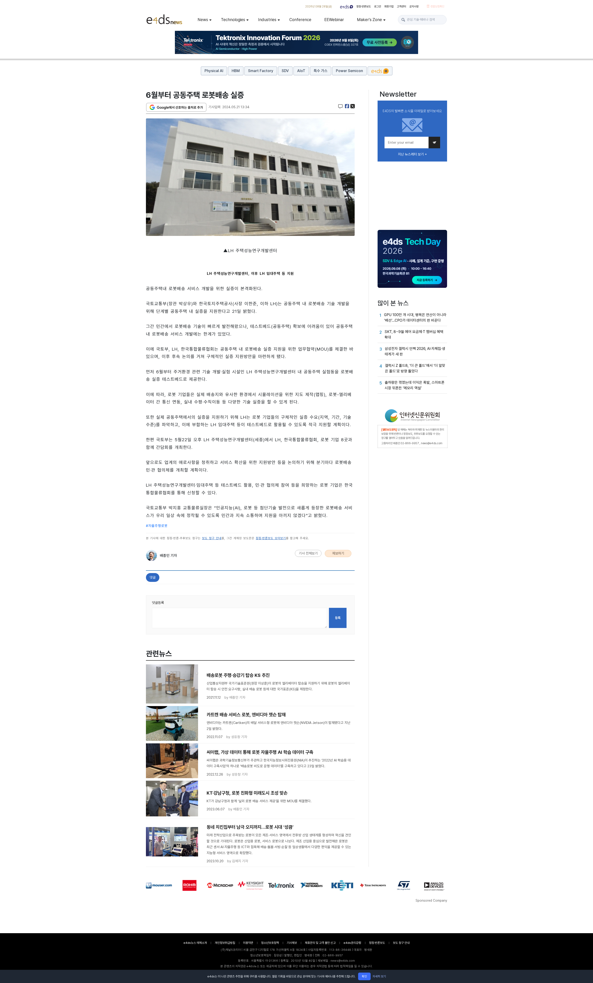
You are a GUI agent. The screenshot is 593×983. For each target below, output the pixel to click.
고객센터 (401, 6)
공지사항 (414, 6)
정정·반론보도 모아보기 (271, 538)
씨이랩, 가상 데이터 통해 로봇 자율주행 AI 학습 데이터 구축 (260, 752)
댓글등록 (158, 603)
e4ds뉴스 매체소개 (195, 943)
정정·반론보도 (363, 6)
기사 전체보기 (308, 553)
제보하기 (338, 553)
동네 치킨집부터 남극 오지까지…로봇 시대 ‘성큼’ (250, 827)
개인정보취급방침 (225, 943)
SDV (285, 71)
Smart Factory (260, 71)
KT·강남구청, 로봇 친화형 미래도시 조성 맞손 (247, 793)
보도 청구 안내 (211, 538)
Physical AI (214, 71)
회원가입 (389, 6)
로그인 (377, 6)
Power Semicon (349, 71)
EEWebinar (334, 19)
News (203, 19)
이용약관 (248, 943)
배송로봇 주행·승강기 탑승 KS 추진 (238, 675)
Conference (300, 19)
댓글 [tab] (153, 577)
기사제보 (292, 943)
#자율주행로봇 (157, 526)
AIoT (301, 71)
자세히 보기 (379, 976)
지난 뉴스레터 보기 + (412, 154)
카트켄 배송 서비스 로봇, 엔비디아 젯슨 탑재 (246, 714)
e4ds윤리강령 (352, 943)
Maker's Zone (369, 19)
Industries (267, 19)
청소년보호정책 (270, 943)
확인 (364, 976)
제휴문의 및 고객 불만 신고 (320, 943)
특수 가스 (321, 71)
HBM (236, 71)
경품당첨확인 (437, 6)
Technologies (233, 19)
